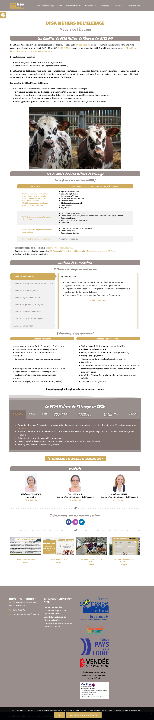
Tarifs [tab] (44, 413)
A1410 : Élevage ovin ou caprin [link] (33, 198)
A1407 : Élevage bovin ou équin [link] (34, 196)
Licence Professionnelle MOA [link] (59, 247)
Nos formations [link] (72, 6)
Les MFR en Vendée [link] (53, 607)
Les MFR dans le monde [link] (55, 617)
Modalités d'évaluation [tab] (85, 414)
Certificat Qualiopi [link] (52, 626)
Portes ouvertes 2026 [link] (58, 559)
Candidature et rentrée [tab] (61, 414)
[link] (3, 15)
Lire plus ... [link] (25, 562)
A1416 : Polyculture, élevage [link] (32, 205)
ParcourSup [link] (23, 428)
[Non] (151, 713)
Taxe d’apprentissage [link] (45, 6)
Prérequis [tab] (18, 413)
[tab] (32, 276)
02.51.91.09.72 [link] (31, 500)
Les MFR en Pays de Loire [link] (55, 610)
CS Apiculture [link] (66, 251)
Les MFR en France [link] (52, 613)
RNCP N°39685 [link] (64, 48)
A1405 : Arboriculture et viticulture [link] (35, 194)
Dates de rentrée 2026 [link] (25, 559)
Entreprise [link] (105, 6)
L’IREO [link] (60, 6)
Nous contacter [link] (134, 6)
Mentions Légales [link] (52, 620)
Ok (59, 715)
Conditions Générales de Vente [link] (58, 623)
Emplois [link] (118, 6)
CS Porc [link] (111, 251)
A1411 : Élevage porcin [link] (30, 201)
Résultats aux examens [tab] (111, 414)
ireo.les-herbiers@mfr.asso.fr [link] (26, 614)
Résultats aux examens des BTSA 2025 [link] (124, 560)
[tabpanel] (75, 435)
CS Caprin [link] (77, 251)
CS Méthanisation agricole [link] (95, 251)
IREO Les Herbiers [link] (82, 44)
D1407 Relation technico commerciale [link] (36, 239)
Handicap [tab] (132, 413)
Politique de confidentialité (83, 715)
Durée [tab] (32, 413)
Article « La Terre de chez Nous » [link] (92, 560)
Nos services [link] (89, 6)
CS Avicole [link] (54, 251)
